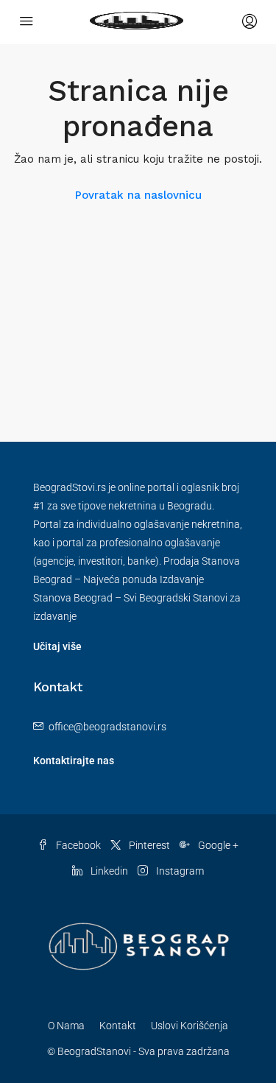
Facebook (77, 845)
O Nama (66, 1025)
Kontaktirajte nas (73, 760)
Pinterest (148, 845)
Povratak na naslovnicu (138, 195)
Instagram (179, 871)
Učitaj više (57, 646)
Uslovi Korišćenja (189, 1025)
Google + (217, 845)
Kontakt (117, 1025)
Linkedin (108, 871)
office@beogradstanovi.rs (107, 727)
